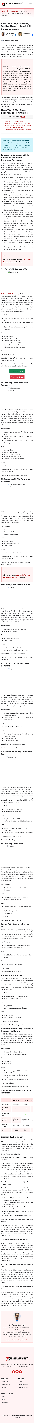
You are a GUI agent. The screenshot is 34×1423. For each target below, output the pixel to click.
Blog (3, 1399)
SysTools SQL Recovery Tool (14, 121)
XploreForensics (19, 1415)
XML (3, 1397)
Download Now (17, 371)
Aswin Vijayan (10, 35)
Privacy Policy (23, 1384)
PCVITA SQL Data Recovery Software (17, 123)
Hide (23, 116)
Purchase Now (17, 377)
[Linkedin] (20, 1371)
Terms (21, 1382)
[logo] (17, 1358)
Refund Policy (23, 1387)
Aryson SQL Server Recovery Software (18, 129)
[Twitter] (17, 1371)
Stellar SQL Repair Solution (14, 127)
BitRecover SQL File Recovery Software (18, 125)
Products (5, 1387)
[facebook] (13, 1371)
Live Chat (5, 1402)
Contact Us (6, 1384)
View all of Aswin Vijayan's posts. (17, 1340)
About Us (5, 1382)
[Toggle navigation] (30, 4)
